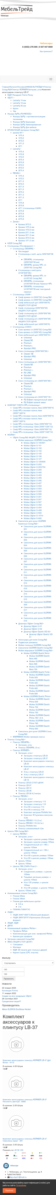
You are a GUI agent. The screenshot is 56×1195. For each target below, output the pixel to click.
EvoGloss (20, 1009)
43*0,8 (21, 210)
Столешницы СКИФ (21, 294)
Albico (4, 1009)
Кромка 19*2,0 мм (26, 229)
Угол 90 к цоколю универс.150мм (38, 858)
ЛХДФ (10, 912)
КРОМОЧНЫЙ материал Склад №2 (23, 130)
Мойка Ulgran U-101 (33, 445)
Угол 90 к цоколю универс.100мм (38, 855)
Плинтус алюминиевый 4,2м (31, 828)
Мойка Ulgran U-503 (33, 488)
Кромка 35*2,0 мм (26, 237)
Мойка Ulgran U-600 (33, 518)
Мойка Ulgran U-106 (33, 456)
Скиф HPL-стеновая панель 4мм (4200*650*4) (33, 415)
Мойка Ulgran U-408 (33, 510)
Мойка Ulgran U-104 (33, 450)
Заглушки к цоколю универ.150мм (39, 841)
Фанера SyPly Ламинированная (27, 124)
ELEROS (11, 1009)
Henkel (28, 1009)
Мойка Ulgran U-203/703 (34, 467)
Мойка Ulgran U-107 (33, 459)
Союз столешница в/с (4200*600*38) (34, 380)
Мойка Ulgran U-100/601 (34, 442)
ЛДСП (10, 97)
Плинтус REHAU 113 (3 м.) (30, 820)
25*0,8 (21, 213)
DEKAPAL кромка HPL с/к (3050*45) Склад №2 (35, 266)
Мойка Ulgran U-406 (33, 480)
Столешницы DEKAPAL (23, 248)
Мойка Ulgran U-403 (33, 475)
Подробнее (21, 1185)
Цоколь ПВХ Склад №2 (17, 831)
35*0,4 (21, 159)
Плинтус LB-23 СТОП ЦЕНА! (30, 782)
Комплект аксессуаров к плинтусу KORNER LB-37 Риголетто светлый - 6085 (25, 1100)
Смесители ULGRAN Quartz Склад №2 (35, 647)
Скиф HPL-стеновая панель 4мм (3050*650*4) (33, 407)
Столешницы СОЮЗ (22, 326)
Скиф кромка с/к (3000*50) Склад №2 (35, 299)
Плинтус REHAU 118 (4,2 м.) (31, 823)
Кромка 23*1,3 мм (26, 232)
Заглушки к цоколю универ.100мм (39, 839)
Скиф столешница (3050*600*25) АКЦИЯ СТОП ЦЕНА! (33, 309)
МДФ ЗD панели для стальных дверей (30, 949)
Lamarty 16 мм (19, 103)
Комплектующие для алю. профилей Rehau (32, 933)
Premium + (28, 370)
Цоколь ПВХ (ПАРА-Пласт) (24, 866)
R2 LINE (27, 372)
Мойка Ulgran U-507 (33, 502)
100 (21, 1150)
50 (18, 1150)
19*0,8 (21, 154)
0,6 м (20, 904)
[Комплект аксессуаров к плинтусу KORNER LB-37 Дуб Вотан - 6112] (28, 1044)
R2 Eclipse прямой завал (35, 402)
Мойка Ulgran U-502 (33, 485)
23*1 (20, 200)
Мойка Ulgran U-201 (33, 496)
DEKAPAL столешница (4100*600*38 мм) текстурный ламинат (37, 289)
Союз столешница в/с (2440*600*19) (34, 397)
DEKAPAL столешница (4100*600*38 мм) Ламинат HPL (38, 282)
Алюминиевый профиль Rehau (21, 928)
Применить (9, 978)
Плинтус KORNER (19, 89)
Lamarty (16, 148)
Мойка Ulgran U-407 (33, 483)
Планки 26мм (19, 895)
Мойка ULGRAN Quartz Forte (36, 672)
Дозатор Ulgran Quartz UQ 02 (37, 631)
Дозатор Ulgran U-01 (33, 626)
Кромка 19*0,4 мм (26, 227)
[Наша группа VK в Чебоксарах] (11, 1165)
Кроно (15, 108)
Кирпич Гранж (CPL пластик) (25, 952)
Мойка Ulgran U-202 (33, 464)
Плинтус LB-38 (24, 790)
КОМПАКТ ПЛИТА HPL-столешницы (23, 405)
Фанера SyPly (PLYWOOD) (19, 113)
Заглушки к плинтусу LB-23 (36, 755)
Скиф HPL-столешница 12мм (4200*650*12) (32, 429)
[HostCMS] (17, 9)
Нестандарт (23, 251)
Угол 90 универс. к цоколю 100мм (39, 887)
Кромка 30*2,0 (24, 224)
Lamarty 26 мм (19, 105)
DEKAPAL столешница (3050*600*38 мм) (34, 260)
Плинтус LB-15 (24, 788)
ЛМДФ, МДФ (12, 922)
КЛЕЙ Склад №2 (14, 243)
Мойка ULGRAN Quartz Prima (37, 696)
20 (16, 1150)
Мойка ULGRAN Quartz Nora (36, 653)
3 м (19, 906)
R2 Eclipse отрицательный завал (38, 399)
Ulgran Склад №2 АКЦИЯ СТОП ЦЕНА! (30, 437)
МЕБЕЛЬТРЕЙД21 (35, 86)
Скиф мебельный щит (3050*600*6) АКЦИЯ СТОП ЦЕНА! (34, 304)
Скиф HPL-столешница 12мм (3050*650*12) (32, 423)
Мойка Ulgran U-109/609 (34, 461)
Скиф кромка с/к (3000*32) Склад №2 (35, 297)
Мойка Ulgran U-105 (33, 453)
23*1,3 (21, 181)
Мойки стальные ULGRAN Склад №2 (34, 645)
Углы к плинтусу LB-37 (34, 774)
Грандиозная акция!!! (11, 1001)
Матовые (17, 947)
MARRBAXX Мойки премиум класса (29, 736)
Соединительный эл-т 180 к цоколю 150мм (36, 851)
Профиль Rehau (20, 930)
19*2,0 (21, 138)
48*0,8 (21, 216)
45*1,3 (21, 197)
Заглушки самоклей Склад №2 (20, 939)
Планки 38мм (19, 898)
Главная (5, 86)
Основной (22, 86)
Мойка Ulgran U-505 (33, 491)
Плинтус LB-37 (24, 785)
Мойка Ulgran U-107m (33, 515)
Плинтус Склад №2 (15, 739)
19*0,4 (21, 135)
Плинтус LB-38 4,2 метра (29, 793)
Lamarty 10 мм (19, 100)
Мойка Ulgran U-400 (33, 472)
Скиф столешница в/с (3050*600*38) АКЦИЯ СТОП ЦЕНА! (34, 314)
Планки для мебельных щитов (26, 901)
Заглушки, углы (35, 89)
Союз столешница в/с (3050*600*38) (34, 361)
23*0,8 (21, 219)
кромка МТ (18, 132)
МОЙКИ (10, 434)
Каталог (13, 86)
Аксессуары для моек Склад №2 (32, 639)
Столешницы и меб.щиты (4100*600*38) (29, 271)
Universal (28, 337)
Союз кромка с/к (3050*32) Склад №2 (34, 329)
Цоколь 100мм (24, 860)
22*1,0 (21, 189)
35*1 (20, 146)
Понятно (9, 1190)
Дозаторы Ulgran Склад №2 (30, 623)
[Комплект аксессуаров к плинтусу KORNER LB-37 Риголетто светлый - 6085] (28, 1083)
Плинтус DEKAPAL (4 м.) (29, 747)
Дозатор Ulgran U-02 (33, 628)
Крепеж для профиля (22, 936)
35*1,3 (21, 194)
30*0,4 (21, 170)
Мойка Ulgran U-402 (33, 504)
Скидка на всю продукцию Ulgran (17, 995)
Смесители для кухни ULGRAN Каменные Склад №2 (32, 522)
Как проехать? (46, 51)
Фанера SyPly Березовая (24, 121)
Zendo (15, 221)
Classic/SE (28, 340)
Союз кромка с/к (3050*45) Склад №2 (34, 332)
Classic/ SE (28, 353)
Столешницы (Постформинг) (20, 245)
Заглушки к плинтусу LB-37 (36, 758)
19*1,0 (21, 143)
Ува (14, 111)
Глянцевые (18, 944)
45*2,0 (21, 167)
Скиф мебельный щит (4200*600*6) (34, 324)
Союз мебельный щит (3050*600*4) (34, 334)
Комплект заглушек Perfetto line (38, 812)
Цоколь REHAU (19, 833)
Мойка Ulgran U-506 (33, 494)
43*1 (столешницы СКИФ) (29, 208)
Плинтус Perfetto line (27, 825)
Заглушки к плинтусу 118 (35, 804)
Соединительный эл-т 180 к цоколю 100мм (36, 846)
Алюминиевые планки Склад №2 (22, 893)
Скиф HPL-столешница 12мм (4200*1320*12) (33, 432)
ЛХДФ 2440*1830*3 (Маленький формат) (31, 914)
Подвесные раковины (28, 642)
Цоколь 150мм (24, 863)
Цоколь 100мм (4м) (27, 890)
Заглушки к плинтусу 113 (35, 801)
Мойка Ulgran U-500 (33, 512)
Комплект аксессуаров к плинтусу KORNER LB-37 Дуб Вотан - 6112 (27, 1061)
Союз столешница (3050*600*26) (33, 351)
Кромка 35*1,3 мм (26, 235)
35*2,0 (21, 140)
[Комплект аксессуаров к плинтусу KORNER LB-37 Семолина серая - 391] (28, 1122)
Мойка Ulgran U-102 (33, 448)
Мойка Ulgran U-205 (33, 469)
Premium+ (28, 345)
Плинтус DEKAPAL (21, 742)
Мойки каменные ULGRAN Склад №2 (34, 440)
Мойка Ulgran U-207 (33, 499)
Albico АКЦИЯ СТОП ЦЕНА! (19, 941)
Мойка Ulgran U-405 (33, 477)
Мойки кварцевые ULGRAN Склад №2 (35, 650)
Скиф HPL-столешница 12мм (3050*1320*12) (33, 426)
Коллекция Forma (10, 990)
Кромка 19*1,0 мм (26, 240)
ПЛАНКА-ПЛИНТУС (21, 909)
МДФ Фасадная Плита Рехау (20, 94)
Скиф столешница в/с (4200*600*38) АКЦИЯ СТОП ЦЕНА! (34, 320)
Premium (28, 343)
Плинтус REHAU (20, 796)
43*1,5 (21, 186)
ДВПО (10, 925)
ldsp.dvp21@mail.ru (18, 1177)
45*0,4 (21, 192)
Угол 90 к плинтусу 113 (34, 806)
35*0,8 (21, 162)
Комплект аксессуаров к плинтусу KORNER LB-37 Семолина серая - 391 (25, 1139)
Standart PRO (30, 348)
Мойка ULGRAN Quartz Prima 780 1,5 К (39, 716)
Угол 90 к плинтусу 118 (34, 809)
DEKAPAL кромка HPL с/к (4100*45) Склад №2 (35, 277)
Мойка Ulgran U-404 (33, 507)
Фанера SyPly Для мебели (24, 127)
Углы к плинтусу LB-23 (34, 771)
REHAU (16, 173)
